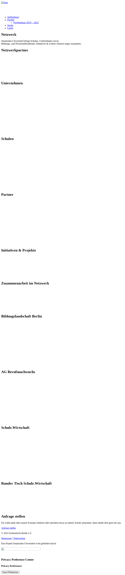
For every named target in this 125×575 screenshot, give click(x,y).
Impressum (6, 538)
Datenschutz (19, 538)
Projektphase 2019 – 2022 (26, 22)
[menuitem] (65, 17)
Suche (10, 25)
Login (10, 28)
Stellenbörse (13, 17)
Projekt (10, 20)
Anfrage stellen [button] (8, 528)
